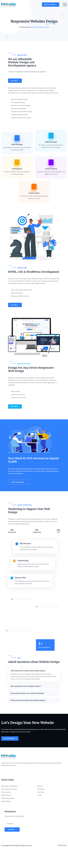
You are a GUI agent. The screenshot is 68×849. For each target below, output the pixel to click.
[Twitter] (8, 773)
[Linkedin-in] (12, 773)
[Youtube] (17, 773)
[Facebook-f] (3, 773)
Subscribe (11, 829)
